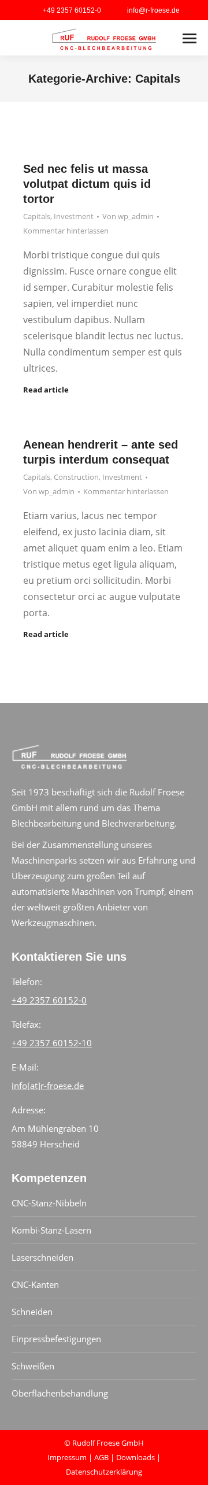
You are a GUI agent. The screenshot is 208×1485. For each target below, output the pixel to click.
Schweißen (33, 1366)
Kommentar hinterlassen (66, 230)
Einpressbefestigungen (56, 1339)
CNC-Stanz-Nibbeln (49, 1203)
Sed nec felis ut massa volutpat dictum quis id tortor (87, 183)
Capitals (36, 216)
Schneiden (32, 1311)
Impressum (67, 1457)
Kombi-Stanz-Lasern (51, 1230)
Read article (46, 390)
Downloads (135, 1457)
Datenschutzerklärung (104, 1472)
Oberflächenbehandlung (60, 1393)
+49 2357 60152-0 (49, 1000)
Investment (74, 216)
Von (128, 216)
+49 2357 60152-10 (52, 1043)
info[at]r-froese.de (48, 1085)
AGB (101, 1457)
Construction (76, 477)
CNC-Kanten (35, 1284)
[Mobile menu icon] (189, 38)
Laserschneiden (42, 1257)
